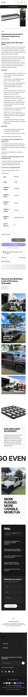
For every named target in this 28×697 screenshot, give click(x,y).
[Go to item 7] (16, 28)
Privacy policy (10, 687)
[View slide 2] (14, 629)
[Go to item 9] (19, 28)
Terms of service (16, 687)
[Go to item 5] (13, 28)
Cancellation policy (17, 689)
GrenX (3, 31)
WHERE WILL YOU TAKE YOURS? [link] (9, 338)
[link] (4, 287)
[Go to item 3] (9, 28)
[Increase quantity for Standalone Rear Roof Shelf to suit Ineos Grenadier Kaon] (8, 240)
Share (4, 257)
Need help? (23, 257)
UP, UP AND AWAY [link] (19, 390)
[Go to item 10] (21, 28)
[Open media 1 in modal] (17, 10)
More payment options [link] (13, 247)
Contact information (10, 689)
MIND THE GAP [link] (13, 308)
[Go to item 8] (17, 28)
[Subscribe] (23, 663)
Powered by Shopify (17, 685)
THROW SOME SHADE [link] (20, 349)
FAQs (14, 533)
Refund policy (4, 687)
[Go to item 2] (8, 28)
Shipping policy (22, 687)
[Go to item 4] (11, 28)
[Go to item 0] (6, 28)
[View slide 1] (13, 629)
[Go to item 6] (14, 28)
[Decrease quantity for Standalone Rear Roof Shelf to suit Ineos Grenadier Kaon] (2, 240)
